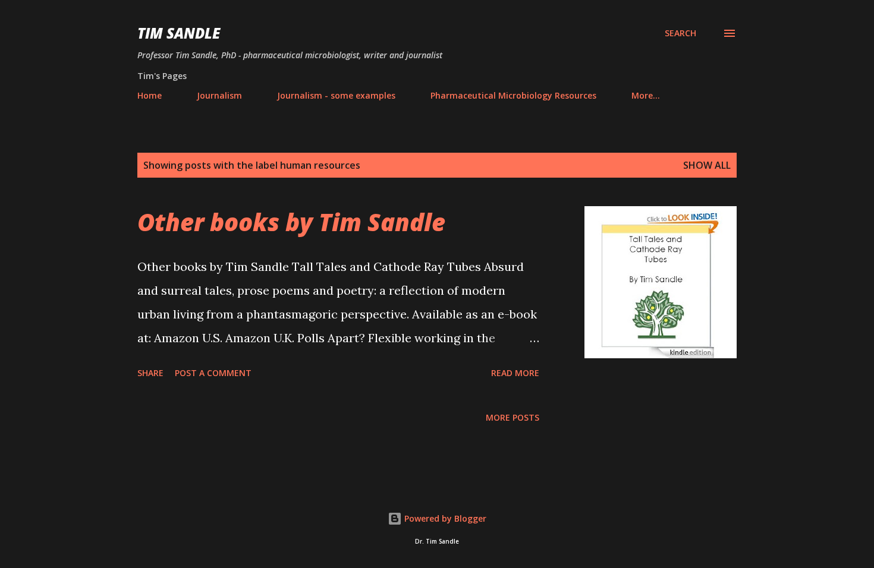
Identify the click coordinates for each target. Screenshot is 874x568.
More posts (512, 417)
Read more (515, 372)
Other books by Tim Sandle (291, 222)
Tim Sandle (178, 33)
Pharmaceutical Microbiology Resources (513, 95)
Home (149, 95)
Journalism (219, 95)
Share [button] (150, 372)
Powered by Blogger (444, 518)
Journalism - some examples (336, 95)
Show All (707, 165)
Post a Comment (213, 372)
